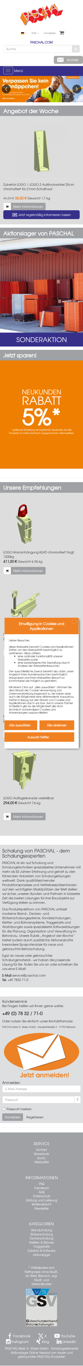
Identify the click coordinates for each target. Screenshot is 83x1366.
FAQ (41, 1184)
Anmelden (50, 33)
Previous (6, 89)
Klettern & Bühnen (41, 1242)
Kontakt (41, 1150)
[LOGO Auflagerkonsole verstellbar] (41, 769)
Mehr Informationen (28, 206)
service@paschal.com (29, 975)
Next (76, 89)
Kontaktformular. (61, 1021)
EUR (34, 33)
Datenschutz (41, 1196)
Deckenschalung (41, 1238)
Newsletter (41, 1208)
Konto (41, 1158)
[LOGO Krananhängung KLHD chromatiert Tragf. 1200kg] (41, 524)
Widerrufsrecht (41, 1204)
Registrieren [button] (35, 1117)
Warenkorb (41, 1154)
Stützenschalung (41, 1234)
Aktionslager (41, 1255)
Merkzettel (42, 1162)
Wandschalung (41, 1230)
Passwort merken (19, 1109)
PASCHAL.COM (41, 42)
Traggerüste (41, 1246)
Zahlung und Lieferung (41, 1200)
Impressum (41, 1188)
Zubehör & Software (41, 1251)
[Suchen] (76, 49)
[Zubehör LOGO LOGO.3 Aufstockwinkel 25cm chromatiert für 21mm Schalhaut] (41, 152)
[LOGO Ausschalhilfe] (41, 606)
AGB (41, 1192)
